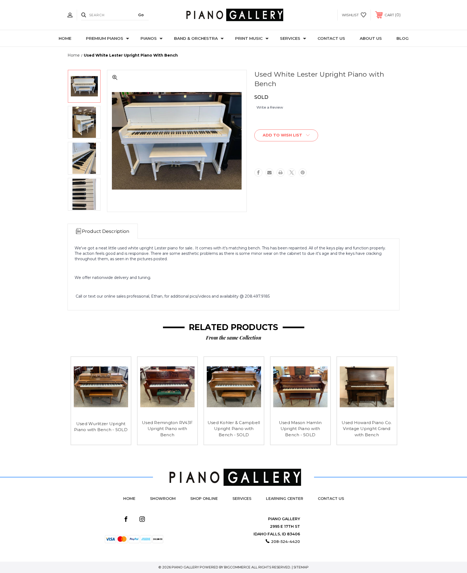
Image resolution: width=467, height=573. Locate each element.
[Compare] (113, 412)
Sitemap (301, 567)
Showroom (163, 498)
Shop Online (204, 498)
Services (290, 38)
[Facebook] (258, 172)
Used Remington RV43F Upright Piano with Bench (167, 428)
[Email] (269, 172)
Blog (402, 38)
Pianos (149, 38)
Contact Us (331, 38)
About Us (371, 38)
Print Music (249, 38)
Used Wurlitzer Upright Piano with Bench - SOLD (101, 426)
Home (65, 38)
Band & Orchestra (196, 38)
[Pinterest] (303, 172)
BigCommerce (237, 567)
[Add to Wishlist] (100, 412)
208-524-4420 (285, 541)
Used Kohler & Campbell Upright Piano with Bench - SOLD (234, 428)
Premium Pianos (104, 38)
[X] (292, 172)
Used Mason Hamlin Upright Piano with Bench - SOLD (300, 428)
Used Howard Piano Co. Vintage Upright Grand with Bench (367, 428)
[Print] (280, 172)
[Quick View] (88, 412)
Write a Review (269, 107)
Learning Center (284, 498)
